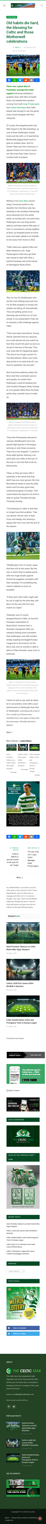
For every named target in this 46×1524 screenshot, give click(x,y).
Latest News (11, 17)
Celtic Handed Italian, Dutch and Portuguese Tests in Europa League (34, 762)
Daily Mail (23, 201)
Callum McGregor (18, 107)
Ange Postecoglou (31, 104)
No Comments (20, 51)
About (7, 1518)
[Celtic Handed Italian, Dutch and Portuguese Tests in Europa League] (34, 748)
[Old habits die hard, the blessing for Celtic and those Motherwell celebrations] (23, 66)
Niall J (18, 47)
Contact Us (9, 1520)
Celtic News (34, 1055)
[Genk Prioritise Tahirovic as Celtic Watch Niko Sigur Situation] (11, 748)
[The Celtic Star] (23, 5)
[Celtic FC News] (13, 1090)
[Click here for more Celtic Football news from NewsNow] (17, 1055)
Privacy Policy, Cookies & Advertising (24, 1518)
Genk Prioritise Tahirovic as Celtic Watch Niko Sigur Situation (29, 1427)
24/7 (40, 1055)
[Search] (42, 5)
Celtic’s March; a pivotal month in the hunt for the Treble (13, 859)
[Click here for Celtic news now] (26, 1074)
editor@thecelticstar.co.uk (24, 1394)
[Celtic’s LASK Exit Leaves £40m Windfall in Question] (23, 748)
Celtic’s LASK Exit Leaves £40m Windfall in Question (30, 1442)
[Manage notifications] (40, 1518)
